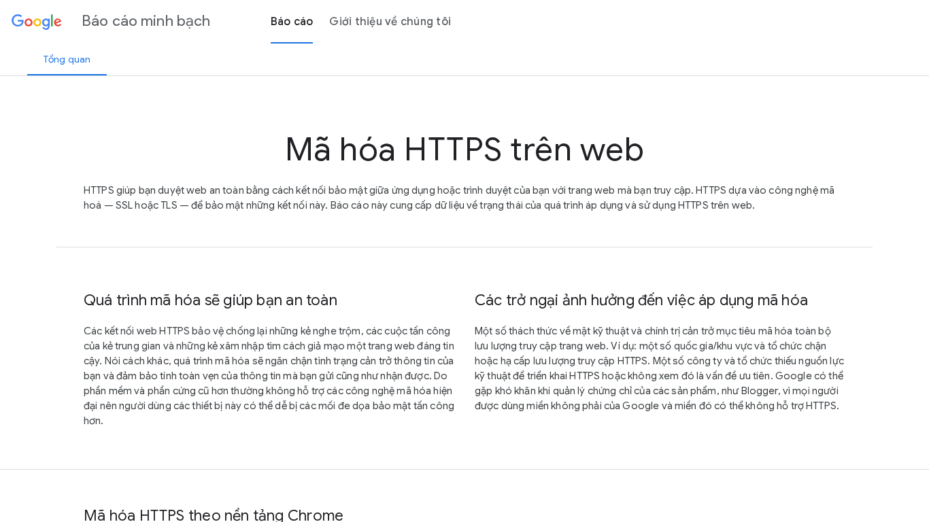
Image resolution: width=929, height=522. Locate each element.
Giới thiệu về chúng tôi (390, 22)
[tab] (67, 59)
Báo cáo (292, 22)
